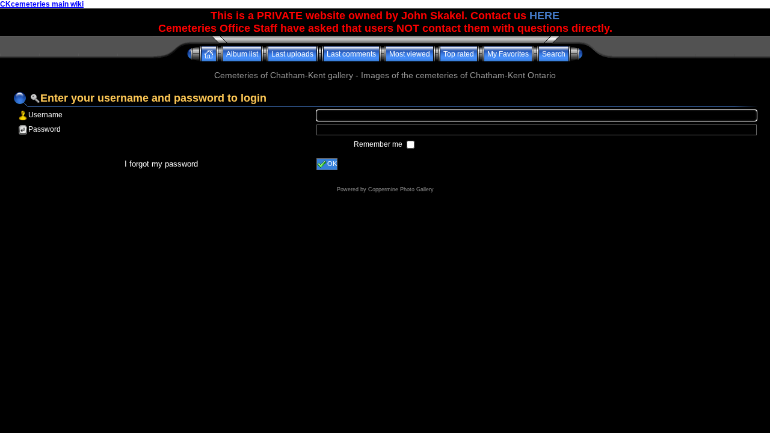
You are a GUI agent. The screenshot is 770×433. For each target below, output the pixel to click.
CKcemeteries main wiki (42, 4)
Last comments (351, 54)
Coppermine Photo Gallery (401, 189)
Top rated (458, 54)
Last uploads (292, 54)
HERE (544, 16)
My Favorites (508, 54)
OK (332, 163)
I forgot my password (161, 163)
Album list (242, 54)
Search (553, 54)
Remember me (379, 144)
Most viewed (409, 54)
